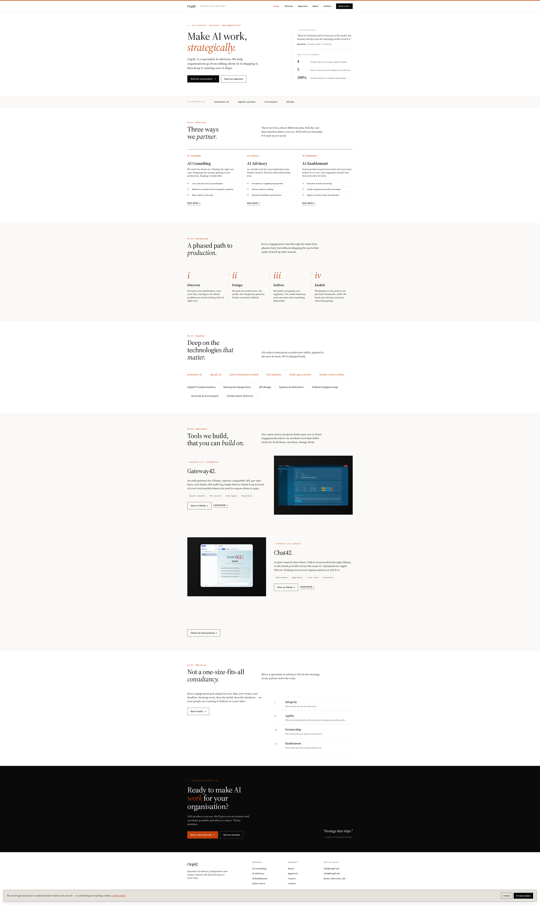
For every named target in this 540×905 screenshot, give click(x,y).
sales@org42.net (332, 873)
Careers (292, 883)
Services (288, 6)
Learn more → (220, 505)
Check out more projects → (204, 633)
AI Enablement (259, 878)
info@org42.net (331, 868)
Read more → (194, 203)
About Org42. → (198, 711)
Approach (302, 6)
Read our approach (233, 79)
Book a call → (344, 6)
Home (276, 6)
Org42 (192, 6)
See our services (231, 835)
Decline (506, 896)
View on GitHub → (199, 505)
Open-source (258, 883)
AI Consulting (259, 868)
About (315, 6)
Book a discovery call (201, 835)
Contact (327, 6)
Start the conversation (201, 79)
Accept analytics (523, 896)
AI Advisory (258, 873)
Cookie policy (119, 895)
